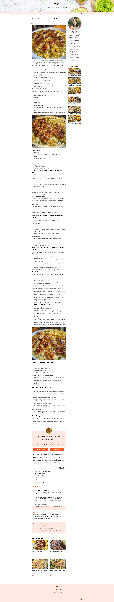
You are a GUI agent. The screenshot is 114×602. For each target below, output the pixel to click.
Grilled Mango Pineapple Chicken (78, 94)
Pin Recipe (57, 449)
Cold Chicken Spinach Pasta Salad (57, 570)
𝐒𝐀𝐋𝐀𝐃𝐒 (48, 13)
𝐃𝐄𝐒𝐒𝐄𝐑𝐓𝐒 (43, 13)
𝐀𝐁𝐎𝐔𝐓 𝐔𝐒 (53, 13)
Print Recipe (42, 449)
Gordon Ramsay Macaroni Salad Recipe (71, 85)
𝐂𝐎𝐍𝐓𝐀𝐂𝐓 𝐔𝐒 (58, 13)
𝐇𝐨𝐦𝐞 (33, 13)
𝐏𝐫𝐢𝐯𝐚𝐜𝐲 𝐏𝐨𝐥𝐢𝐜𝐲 (39, 599)
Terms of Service (47, 599)
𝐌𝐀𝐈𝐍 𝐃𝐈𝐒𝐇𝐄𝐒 (37, 13)
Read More (33, 556)
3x (63, 467)
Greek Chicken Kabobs (37, 551)
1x (60, 467)
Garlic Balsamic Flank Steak (56, 551)
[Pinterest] (81, 13)
